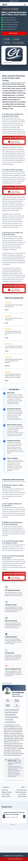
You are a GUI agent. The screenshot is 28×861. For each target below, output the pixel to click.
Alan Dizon (7, 817)
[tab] (11, 824)
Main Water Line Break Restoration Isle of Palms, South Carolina (20, 792)
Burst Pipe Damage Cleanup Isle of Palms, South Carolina (7, 792)
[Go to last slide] (4, 816)
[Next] (24, 816)
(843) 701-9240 (14, 1)
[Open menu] (24, 4)
